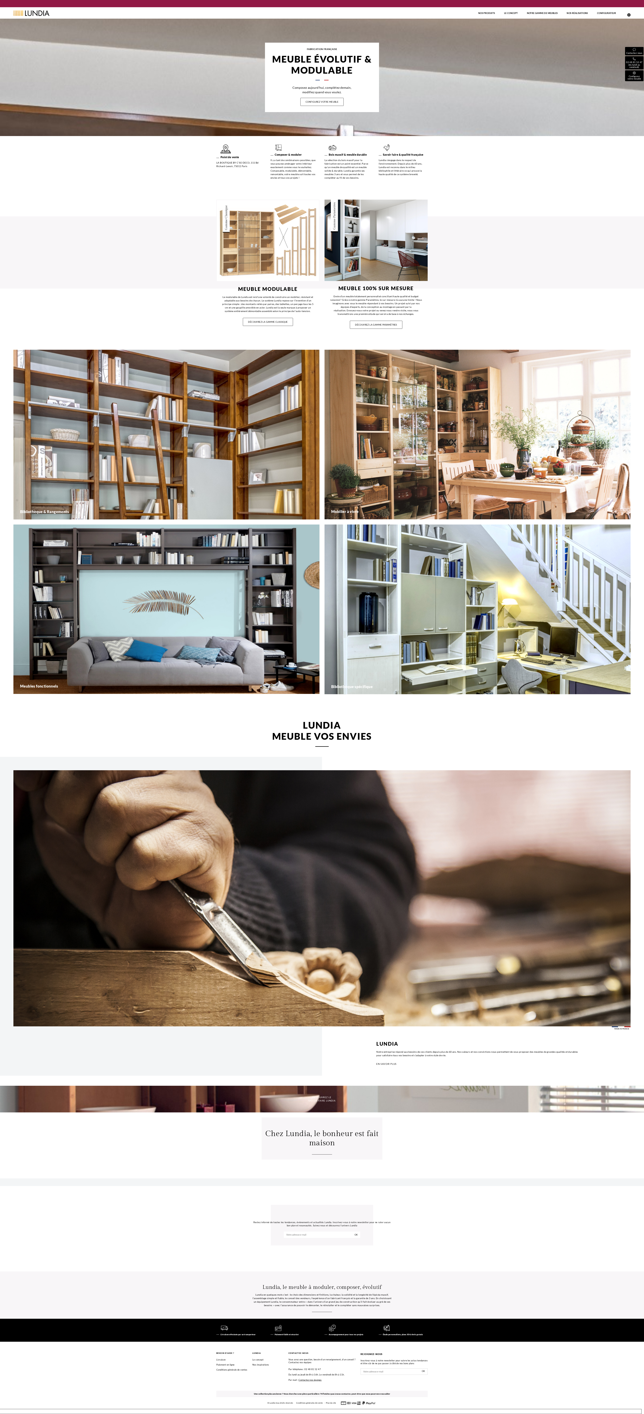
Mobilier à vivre (345, 511)
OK (356, 1234)
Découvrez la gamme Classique (268, 322)
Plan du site (331, 1403)
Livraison (221, 1359)
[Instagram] (323, 1247)
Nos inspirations (260, 1364)
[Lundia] (31, 13)
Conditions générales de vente (309, 1403)
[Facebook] (321, 1247)
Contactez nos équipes (310, 1380)
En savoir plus (386, 1064)
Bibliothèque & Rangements (44, 511)
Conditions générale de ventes (231, 1369)
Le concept (257, 1359)
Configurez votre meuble (322, 101)
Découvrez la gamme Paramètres (376, 324)
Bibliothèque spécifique (352, 686)
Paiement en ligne (225, 1364)
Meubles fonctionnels (39, 686)
